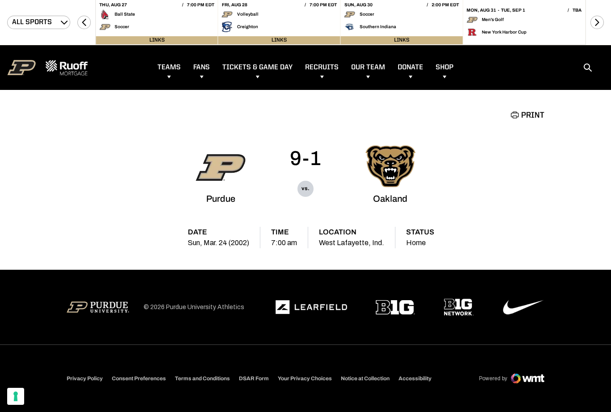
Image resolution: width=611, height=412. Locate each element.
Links (157, 40)
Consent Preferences (139, 378)
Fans (201, 67)
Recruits (322, 67)
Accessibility (415, 378)
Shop (445, 67)
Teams (169, 67)
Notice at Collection (365, 378)
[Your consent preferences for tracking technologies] (15, 396)
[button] (84, 22)
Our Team (368, 67)
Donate (410, 67)
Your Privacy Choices (305, 378)
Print (532, 115)
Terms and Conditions (202, 378)
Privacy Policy (85, 378)
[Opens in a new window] (311, 307)
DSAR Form (254, 378)
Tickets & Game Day (257, 67)
